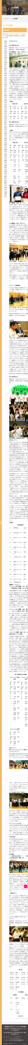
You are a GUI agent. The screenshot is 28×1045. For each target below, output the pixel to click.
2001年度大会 (5, 178)
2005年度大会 (5, 156)
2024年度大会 (5, 53)
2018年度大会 (5, 86)
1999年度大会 (5, 189)
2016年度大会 (5, 97)
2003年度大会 (5, 167)
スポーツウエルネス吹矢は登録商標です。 (15, 1040)
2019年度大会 (5, 80)
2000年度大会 (5, 183)
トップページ (6, 18)
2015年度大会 (5, 102)
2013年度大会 (5, 113)
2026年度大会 (5, 42)
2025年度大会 (5, 48)
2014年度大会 (5, 108)
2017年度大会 (5, 91)
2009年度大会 (5, 135)
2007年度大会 (5, 146)
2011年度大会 (5, 124)
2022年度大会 (5, 64)
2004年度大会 (5, 162)
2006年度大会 (5, 151)
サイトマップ (6, 1037)
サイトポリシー (18, 1037)
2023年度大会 (5, 59)
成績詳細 (20, 1016)
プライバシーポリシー (15, 1038)
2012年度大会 (5, 118)
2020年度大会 (5, 75)
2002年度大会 (5, 173)
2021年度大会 (5, 70)
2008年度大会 (5, 140)
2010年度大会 (5, 129)
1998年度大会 (5, 194)
